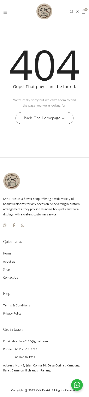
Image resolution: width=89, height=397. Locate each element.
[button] (84, 12)
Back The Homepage (42, 118)
